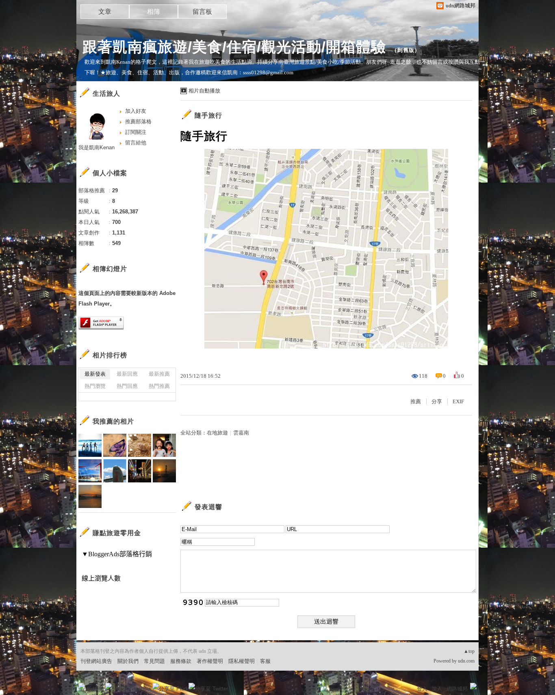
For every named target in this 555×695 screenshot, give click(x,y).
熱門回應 (127, 386)
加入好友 (135, 111)
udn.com (466, 661)
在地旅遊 (217, 433)
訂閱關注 (135, 132)
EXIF (458, 401)
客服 (265, 661)
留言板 (202, 11)
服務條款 (180, 661)
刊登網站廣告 (96, 661)
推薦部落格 (138, 121)
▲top (469, 651)
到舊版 (405, 50)
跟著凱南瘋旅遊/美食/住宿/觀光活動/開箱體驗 (234, 47)
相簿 (153, 11)
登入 (422, 689)
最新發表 (95, 374)
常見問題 (154, 661)
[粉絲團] (81, 686)
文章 (104, 11)
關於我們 (128, 661)
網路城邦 (457, 689)
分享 (436, 401)
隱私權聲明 (241, 661)
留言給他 (135, 143)
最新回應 (127, 374)
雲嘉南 (241, 433)
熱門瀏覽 (95, 386)
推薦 (415, 401)
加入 (436, 689)
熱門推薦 (159, 386)
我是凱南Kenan (96, 147)
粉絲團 (95, 689)
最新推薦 (159, 374)
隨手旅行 (208, 115)
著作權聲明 (210, 661)
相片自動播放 (204, 91)
